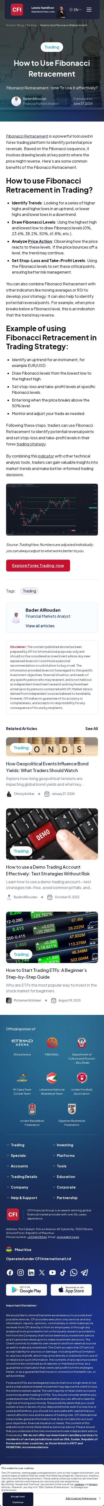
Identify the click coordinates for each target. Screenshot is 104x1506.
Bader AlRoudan (34, 99)
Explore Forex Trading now (38, 565)
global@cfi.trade (68, 1236)
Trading (32, 25)
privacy (93, 1484)
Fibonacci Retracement (27, 136)
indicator (46, 455)
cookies (79, 1484)
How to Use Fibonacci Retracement (63, 25)
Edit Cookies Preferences (81, 1498)
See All (91, 728)
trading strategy (30, 443)
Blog (20, 25)
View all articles (40, 625)
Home (10, 25)
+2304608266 (37, 1236)
